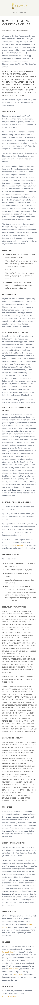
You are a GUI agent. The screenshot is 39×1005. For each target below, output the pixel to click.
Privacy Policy (7, 952)
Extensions (23, 12)
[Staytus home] (19, 6)
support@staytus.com (10, 996)
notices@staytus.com (18, 545)
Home (15, 12)
